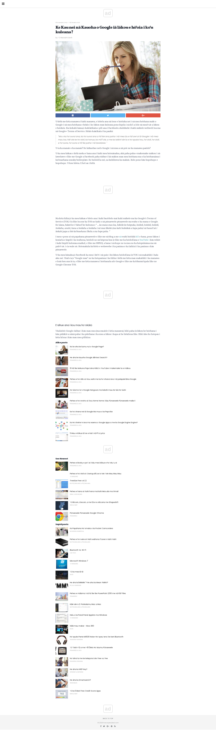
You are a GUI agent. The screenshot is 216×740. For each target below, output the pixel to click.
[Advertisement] (108, 274)
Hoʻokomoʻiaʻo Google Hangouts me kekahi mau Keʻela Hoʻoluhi (98, 390)
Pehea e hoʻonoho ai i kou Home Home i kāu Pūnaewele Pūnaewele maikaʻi (102, 401)
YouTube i (145, 240)
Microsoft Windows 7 (79, 561)
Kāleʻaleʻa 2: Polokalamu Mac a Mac (85, 604)
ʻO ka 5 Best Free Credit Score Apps (85, 691)
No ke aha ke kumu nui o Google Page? (87, 346)
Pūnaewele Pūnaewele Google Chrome (87, 513)
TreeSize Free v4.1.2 (78, 480)
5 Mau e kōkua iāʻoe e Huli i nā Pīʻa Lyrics (87, 433)
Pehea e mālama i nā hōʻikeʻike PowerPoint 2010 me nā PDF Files (98, 593)
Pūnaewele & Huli (62, 23)
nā (120, 236)
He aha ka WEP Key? (78, 669)
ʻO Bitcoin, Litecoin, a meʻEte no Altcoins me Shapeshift (94, 502)
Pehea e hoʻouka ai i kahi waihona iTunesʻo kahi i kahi (93, 539)
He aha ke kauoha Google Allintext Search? (88, 357)
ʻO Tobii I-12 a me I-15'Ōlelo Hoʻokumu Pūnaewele (91, 647)
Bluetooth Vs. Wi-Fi (78, 550)
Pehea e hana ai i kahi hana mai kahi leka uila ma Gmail (94, 491)
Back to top (108, 719)
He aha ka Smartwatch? (80, 680)
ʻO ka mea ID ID (76, 571)
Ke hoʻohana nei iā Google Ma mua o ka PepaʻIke (91, 411)
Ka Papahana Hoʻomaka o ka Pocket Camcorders (91, 528)
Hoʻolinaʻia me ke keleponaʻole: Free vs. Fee (89, 658)
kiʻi (137, 236)
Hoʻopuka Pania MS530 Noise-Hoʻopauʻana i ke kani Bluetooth (96, 637)
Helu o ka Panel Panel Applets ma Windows (88, 615)
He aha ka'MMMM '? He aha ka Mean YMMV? (89, 582)
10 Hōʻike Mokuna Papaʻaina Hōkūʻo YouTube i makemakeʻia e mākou (100, 368)
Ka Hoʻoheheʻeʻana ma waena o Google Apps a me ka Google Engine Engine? (104, 422)
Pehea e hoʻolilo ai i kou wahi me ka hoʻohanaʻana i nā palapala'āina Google (103, 379)
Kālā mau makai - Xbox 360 (82, 626)
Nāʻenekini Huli (75, 23)
